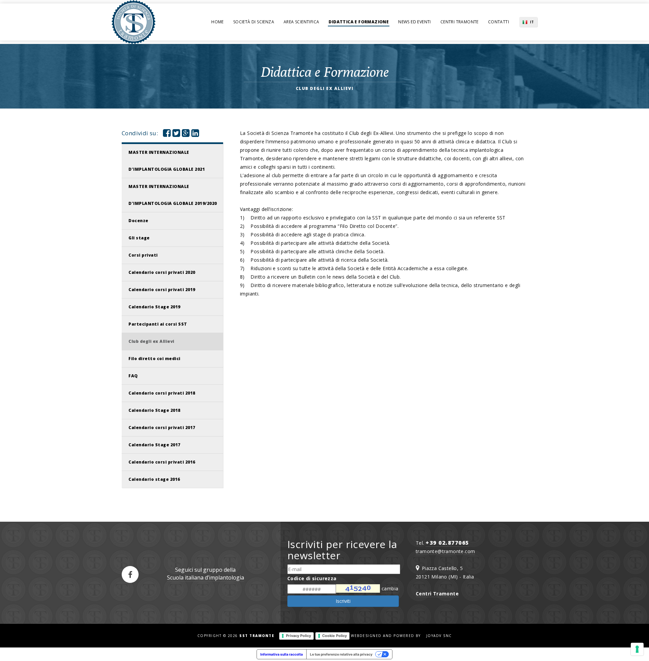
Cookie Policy (334, 635)
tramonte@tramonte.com (445, 551)
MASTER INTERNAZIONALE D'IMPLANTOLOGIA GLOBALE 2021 (166, 160)
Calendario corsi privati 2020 (161, 272)
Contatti (498, 22)
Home (217, 22)
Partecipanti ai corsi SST (157, 324)
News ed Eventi (414, 22)
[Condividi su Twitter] (176, 134)
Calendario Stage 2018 (154, 410)
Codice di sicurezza (312, 578)
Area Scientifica (301, 22)
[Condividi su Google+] (186, 134)
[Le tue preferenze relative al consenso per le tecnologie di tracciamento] (637, 649)
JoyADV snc (439, 635)
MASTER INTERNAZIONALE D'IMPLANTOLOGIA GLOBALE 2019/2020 (172, 195)
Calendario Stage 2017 (154, 445)
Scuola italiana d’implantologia (205, 577)
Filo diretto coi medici (154, 358)
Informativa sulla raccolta (281, 654)
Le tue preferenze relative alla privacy (341, 654)
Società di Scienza (253, 22)
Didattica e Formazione (359, 22)
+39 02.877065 (447, 542)
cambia (390, 588)
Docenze (138, 220)
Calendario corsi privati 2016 (161, 462)
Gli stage (139, 238)
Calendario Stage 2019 (154, 307)
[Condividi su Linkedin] (195, 134)
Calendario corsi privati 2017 (161, 427)
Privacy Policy (298, 635)
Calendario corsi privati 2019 (161, 289)
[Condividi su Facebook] (167, 134)
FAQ (133, 376)
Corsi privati (143, 255)
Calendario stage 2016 (154, 479)
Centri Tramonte (459, 22)
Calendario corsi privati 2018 (161, 393)
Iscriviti (343, 601)
